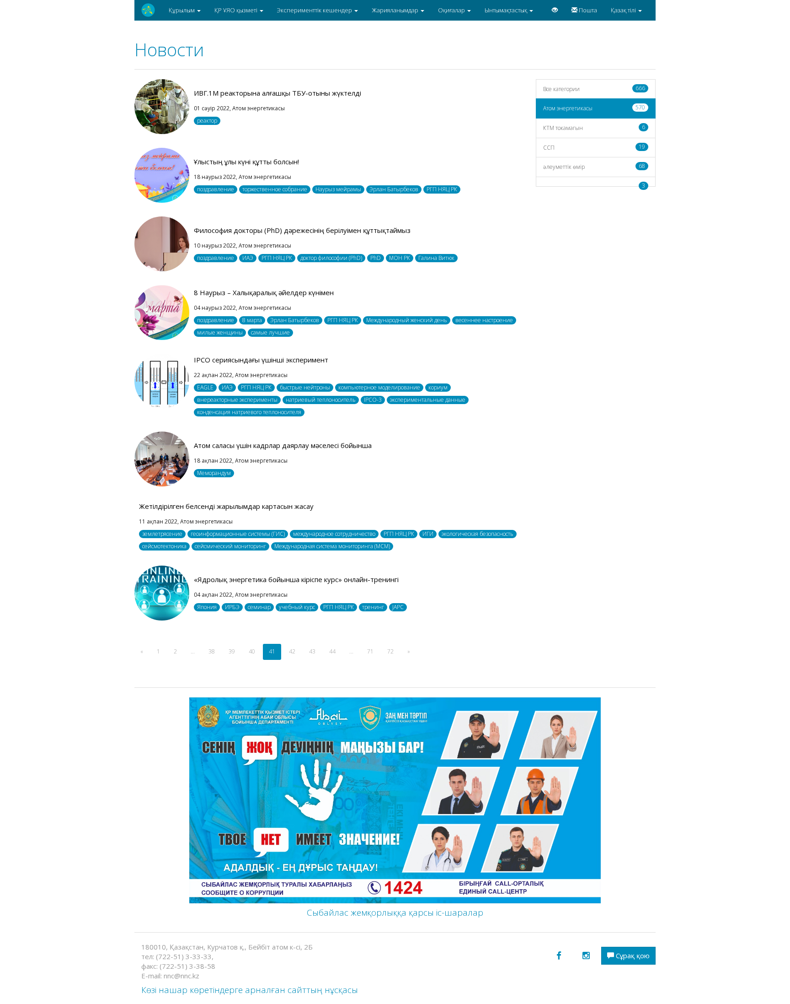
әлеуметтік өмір (594, 166)
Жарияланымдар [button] (396, 10)
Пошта (587, 10)
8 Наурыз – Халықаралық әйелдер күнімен (264, 292)
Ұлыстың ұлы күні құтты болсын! (246, 161)
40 (252, 651)
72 (390, 651)
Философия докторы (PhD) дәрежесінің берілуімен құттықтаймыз (302, 230)
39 (232, 651)
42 (292, 651)
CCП (594, 147)
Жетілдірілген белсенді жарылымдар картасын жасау (226, 506)
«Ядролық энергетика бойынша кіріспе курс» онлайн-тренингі (296, 579)
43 (312, 651)
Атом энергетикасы (594, 107)
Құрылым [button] (182, 10)
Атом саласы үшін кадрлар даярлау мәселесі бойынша (283, 445)
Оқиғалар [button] (452, 10)
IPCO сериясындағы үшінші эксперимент (261, 359)
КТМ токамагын (594, 127)
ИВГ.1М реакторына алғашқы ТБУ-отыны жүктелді (277, 92)
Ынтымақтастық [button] (506, 10)
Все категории (594, 88)
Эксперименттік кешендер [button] (315, 10)
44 (332, 651)
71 (370, 651)
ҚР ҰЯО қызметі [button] (236, 10)
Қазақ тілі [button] (624, 10)
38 (211, 651)
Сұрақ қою (632, 955)
